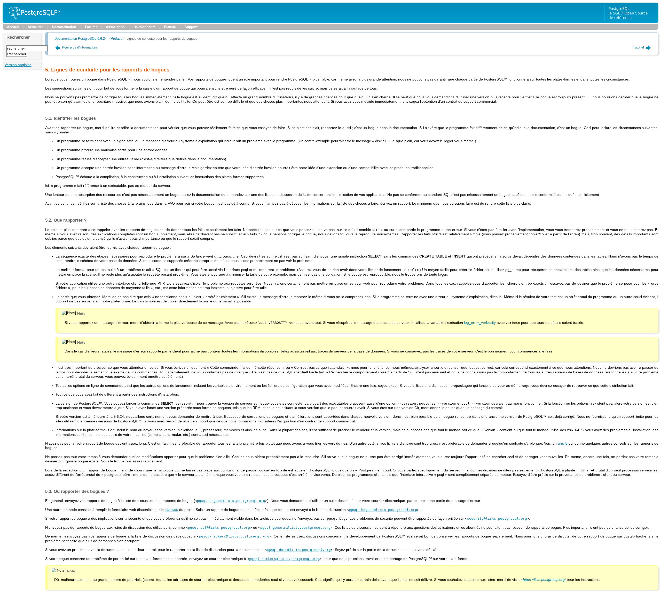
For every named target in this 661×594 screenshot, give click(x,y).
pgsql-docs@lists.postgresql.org (299, 550)
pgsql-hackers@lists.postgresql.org (234, 536)
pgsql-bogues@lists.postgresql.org (231, 501)
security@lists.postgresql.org (497, 518)
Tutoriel (638, 47)
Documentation (64, 27)
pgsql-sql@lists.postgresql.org (219, 527)
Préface (116, 39)
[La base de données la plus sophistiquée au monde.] (631, 22)
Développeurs (144, 27)
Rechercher (18, 37)
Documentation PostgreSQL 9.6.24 (80, 39)
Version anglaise (18, 65)
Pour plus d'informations (80, 47)
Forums (91, 27)
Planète (170, 27)
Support (191, 27)
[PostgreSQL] (32, 22)
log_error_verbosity (480, 322)
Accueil (13, 27)
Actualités (35, 27)
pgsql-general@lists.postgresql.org (295, 527)
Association (115, 27)
